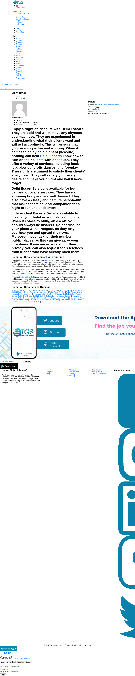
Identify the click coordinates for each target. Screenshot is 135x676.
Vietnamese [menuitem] (20, 79)
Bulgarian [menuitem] (19, 42)
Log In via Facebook (8, 662)
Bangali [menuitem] (19, 40)
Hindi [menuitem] (18, 54)
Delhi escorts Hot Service (32, 298)
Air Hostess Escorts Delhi (39, 300)
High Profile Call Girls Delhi (33, 296)
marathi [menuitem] (18, 61)
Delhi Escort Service (56, 292)
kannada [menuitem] (19, 59)
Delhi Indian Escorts (20, 300)
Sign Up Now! (25, 659)
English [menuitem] (19, 46)
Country (72, 374)
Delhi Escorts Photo (76, 298)
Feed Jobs (17, 11)
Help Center (96, 370)
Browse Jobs (21, 8)
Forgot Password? (9, 671)
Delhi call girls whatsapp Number (58, 296)
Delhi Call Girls (65, 290)
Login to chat (93, 111)
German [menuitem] (19, 50)
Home (18, 96)
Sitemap (72, 376)
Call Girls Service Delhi (38, 292)
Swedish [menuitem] (19, 71)
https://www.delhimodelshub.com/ (107, 105)
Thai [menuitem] (17, 73)
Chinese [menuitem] (19, 44)
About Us (72, 370)
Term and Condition (99, 374)
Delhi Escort (27, 290)
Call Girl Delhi (52, 290)
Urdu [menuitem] (18, 77)
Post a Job (20, 25)
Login (18, 21)
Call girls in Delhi (28, 277)
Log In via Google (24, 662)
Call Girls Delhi (49, 260)
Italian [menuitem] (18, 56)
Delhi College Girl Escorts (60, 300)
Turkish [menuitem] (18, 75)
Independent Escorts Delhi (21, 294)
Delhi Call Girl (78, 290)
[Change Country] (17, 5)
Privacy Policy (97, 372)
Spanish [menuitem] (19, 69)
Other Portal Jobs (22, 13)
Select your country (11, 84)
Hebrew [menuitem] (19, 52)
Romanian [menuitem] (20, 65)
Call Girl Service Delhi (20, 292)
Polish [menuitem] (18, 63)
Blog (48, 374)
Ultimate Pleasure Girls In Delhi (56, 298)
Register (19, 23)
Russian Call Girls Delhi (65, 294)
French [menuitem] (18, 48)
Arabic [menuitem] (18, 38)
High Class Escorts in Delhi (29, 302)
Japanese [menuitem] (19, 58)
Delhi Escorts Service (74, 292)
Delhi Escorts (51, 156)
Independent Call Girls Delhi (43, 294)
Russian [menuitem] (19, 67)
